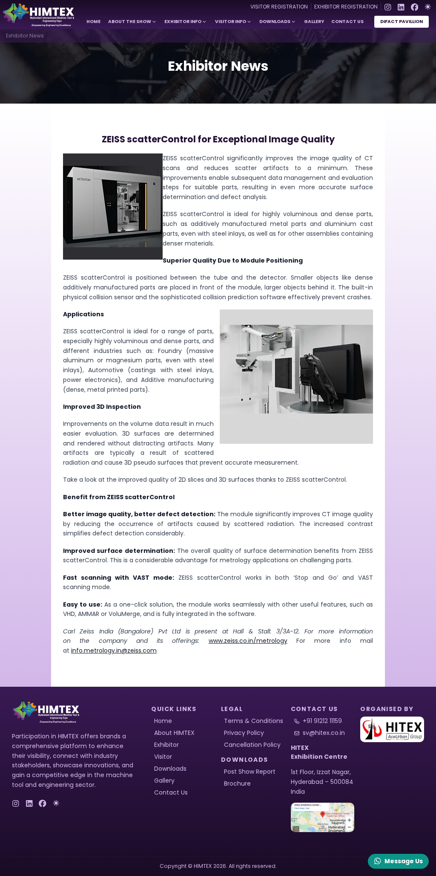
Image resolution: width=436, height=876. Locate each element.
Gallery (314, 21)
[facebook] (415, 7)
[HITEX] (392, 729)
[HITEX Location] (323, 818)
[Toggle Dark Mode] (428, 7)
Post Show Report (249, 771)
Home (93, 21)
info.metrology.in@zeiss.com (114, 650)
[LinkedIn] (401, 7)
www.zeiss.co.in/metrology (248, 640)
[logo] (48, 712)
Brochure (237, 783)
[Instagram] (388, 7)
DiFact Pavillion (401, 21)
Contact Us (347, 21)
